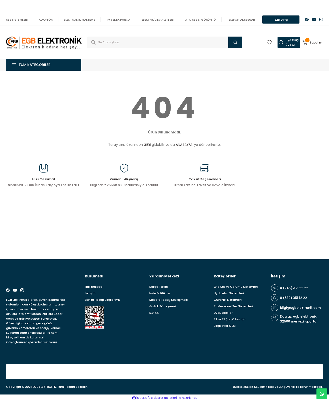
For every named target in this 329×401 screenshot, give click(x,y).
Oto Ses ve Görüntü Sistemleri (236, 287)
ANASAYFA (184, 144)
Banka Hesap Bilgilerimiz (102, 300)
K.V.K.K (154, 313)
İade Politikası (159, 293)
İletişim (90, 293)
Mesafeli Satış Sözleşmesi (168, 300)
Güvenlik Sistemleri (227, 300)
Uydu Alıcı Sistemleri (229, 293)
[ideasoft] (141, 398)
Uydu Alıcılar (223, 313)
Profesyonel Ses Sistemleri (233, 306)
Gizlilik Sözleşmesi (162, 306)
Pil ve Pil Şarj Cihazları (230, 319)
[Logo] (44, 42)
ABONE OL (306, 233)
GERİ (147, 144)
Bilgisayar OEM (225, 326)
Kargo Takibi (158, 287)
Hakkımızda (93, 287)
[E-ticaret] (164, 398)
